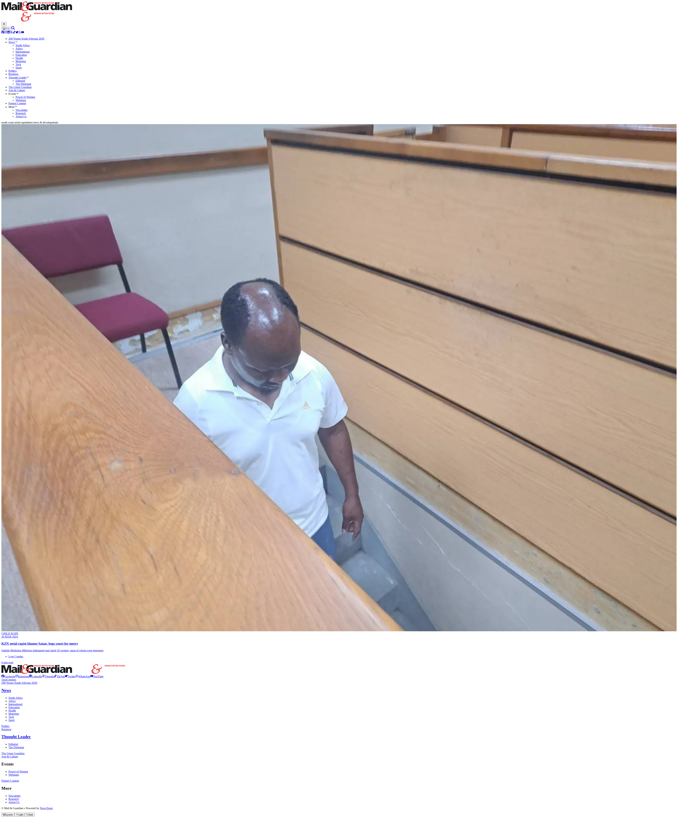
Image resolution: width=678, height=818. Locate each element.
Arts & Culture (9, 756)
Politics (5, 726)
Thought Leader (16, 736)
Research (13, 798)
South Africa (15, 697)
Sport (11, 720)
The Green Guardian (13, 753)
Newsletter (14, 795)
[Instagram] (5, 32)
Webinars (13, 774)
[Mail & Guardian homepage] (339, 11)
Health (12, 710)
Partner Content (10, 780)
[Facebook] (2, 32)
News (6, 690)
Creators (11, 679)
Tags (4, 679)
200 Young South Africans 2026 (19, 682)
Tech (11, 716)
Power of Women (18, 771)
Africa (12, 701)
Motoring (13, 713)
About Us (13, 802)
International (15, 704)
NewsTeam (46, 808)
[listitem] (8, 676)
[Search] (13, 28)
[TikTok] (14, 32)
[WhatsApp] (19, 32)
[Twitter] (17, 32)
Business (6, 729)
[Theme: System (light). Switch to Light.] (6, 29)
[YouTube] (22, 32)
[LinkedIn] (8, 32)
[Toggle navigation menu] (4, 24)
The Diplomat (16, 747)
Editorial (13, 744)
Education (14, 707)
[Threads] (11, 32)
